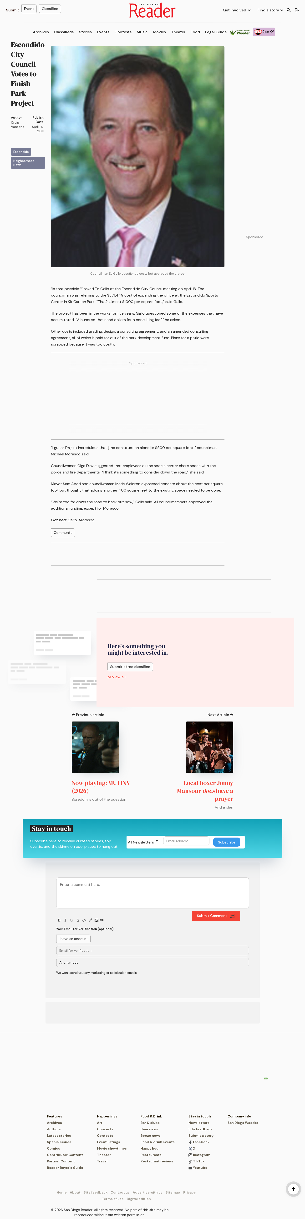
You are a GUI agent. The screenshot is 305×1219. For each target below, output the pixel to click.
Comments (63, 532)
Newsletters (198, 1123)
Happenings (107, 1116)
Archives (41, 31)
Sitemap (173, 1192)
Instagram (201, 1155)
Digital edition (139, 1199)
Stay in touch (199, 1116)
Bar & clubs (150, 1123)
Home (62, 1192)
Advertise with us (148, 1192)
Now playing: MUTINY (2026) (101, 787)
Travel (102, 1161)
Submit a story (201, 1135)
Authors (54, 1129)
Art (99, 1123)
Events (103, 31)
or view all (116, 676)
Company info (239, 1116)
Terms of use (113, 1199)
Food (195, 31)
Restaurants (151, 1155)
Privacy (189, 1192)
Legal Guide (216, 31)
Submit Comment (212, 915)
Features (54, 1116)
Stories (85, 31)
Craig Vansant (17, 124)
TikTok (198, 1161)
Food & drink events (158, 1142)
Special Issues (59, 1142)
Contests (123, 31)
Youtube (199, 1167)
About (75, 1192)
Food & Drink (151, 1116)
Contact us (120, 1192)
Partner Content (61, 1161)
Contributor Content (65, 1155)
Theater (178, 31)
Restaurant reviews (157, 1161)
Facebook (200, 1142)
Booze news (151, 1135)
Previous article (90, 714)
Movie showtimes (112, 1148)
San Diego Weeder (243, 1123)
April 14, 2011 (38, 129)
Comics (53, 1148)
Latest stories (59, 1135)
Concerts (105, 1129)
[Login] (297, 10)
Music (142, 31)
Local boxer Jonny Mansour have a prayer (205, 791)
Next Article (218, 714)
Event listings (108, 1142)
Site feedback (200, 1129)
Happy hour (150, 1148)
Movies (159, 31)
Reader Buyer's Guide (65, 1167)
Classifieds (64, 31)
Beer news (149, 1129)
